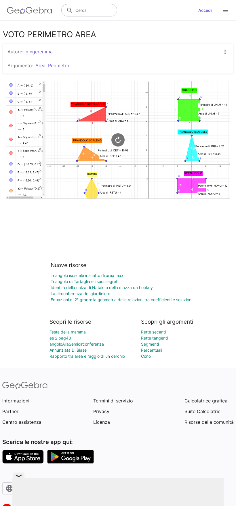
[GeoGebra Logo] (29, 10)
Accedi (205, 10)
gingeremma (39, 52)
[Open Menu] (225, 10)
